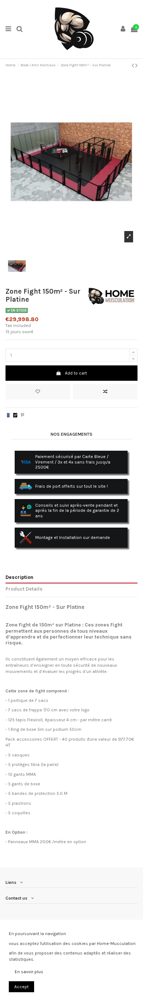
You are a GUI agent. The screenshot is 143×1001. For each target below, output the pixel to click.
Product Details (24, 589)
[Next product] (136, 66)
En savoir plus (29, 971)
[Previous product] (133, 66)
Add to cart (76, 373)
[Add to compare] (105, 391)
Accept (21, 986)
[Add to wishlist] (38, 391)
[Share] (8, 415)
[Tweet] (15, 415)
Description (19, 577)
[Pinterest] (22, 415)
